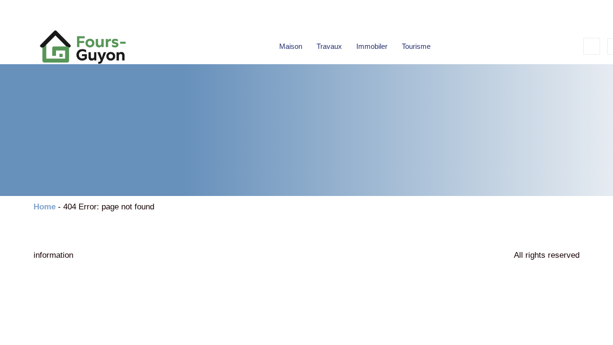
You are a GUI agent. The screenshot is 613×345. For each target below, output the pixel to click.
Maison (290, 46)
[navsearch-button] (591, 46)
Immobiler (371, 46)
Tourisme (416, 46)
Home (45, 206)
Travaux (329, 46)
